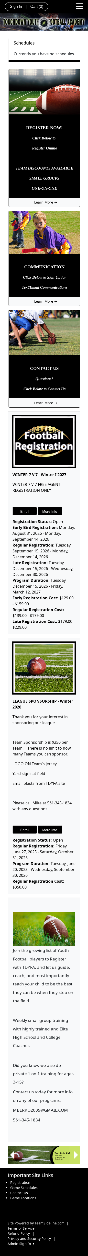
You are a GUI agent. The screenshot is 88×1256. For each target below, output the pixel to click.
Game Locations (23, 1198)
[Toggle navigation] (79, 5)
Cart (36, 6)
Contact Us (19, 1192)
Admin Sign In (20, 1243)
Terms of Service (21, 1228)
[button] (12, 1155)
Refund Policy (19, 1233)
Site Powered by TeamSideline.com (36, 1223)
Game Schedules (24, 1187)
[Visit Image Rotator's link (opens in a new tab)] (44, 1155)
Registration (20, 1182)
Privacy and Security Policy (29, 1238)
